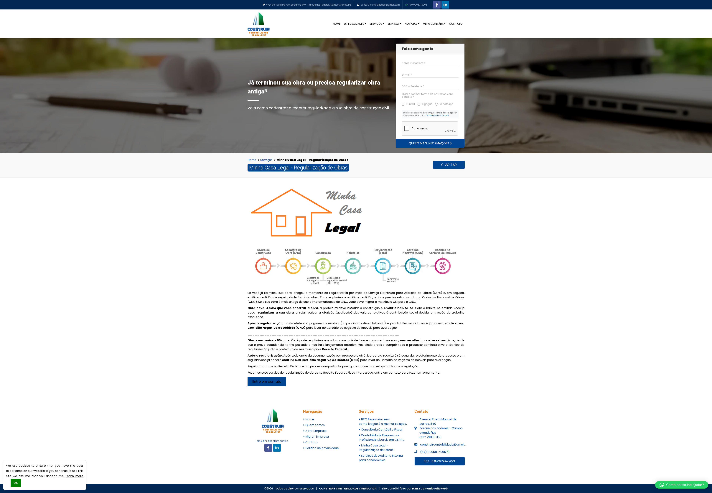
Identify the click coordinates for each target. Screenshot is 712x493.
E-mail (410, 104)
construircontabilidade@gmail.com (380, 4)
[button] (681, 485)
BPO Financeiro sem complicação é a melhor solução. (383, 421)
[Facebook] (437, 5)
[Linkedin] (445, 5)
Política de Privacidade (438, 115)
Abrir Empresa (316, 431)
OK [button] (16, 483)
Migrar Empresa (317, 436)
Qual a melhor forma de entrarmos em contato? (427, 95)
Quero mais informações (429, 143)
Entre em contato (266, 381)
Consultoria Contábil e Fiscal (381, 429)
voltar (450, 165)
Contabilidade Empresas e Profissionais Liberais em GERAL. (381, 437)
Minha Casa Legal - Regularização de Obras (376, 447)
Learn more (74, 476)
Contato (311, 442)
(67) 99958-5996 (417, 4)
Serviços (266, 160)
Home (252, 160)
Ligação (427, 104)
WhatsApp (446, 104)
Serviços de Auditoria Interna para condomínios (381, 458)
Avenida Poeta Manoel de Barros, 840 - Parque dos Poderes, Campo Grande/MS (308, 4)
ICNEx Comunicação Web (430, 488)
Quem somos (315, 425)
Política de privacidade (322, 448)
